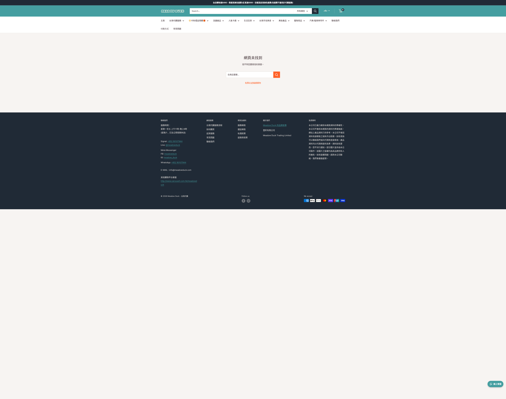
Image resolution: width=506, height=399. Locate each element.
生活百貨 (248, 20)
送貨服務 (210, 133)
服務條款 (242, 125)
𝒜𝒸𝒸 (326, 10)
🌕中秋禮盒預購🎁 (197, 20)
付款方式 (165, 28)
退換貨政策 (243, 137)
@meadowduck (173, 145)
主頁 (163, 20)
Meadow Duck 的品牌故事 (275, 125)
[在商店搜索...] (276, 75)
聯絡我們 (335, 20)
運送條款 (242, 129)
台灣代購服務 (175, 20)
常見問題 (177, 28)
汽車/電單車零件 (317, 20)
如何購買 (210, 129)
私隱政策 (242, 133)
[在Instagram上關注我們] (248, 201)
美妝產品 (283, 20)
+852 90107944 (175, 141)
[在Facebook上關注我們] (243, 201)
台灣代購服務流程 (214, 125)
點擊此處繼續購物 (253, 83)
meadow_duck (170, 157)
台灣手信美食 (265, 20)
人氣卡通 (232, 20)
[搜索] (315, 11)
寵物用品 (298, 20)
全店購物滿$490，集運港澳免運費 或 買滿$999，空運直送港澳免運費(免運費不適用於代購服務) (253, 2)
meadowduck (170, 154)
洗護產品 (217, 20)
